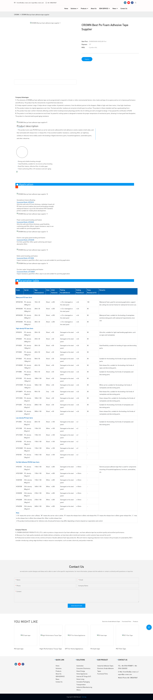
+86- (48, 2)
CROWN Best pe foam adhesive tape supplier (35, 14)
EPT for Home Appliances (74, 649)
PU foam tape (95, 649)
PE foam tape (18, 649)
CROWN (16, 14)
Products (135, 621)
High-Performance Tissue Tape (51, 649)
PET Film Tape (121, 649)
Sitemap (84, 697)
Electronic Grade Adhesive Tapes (111, 621)
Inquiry (87, 59)
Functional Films (126, 621)
